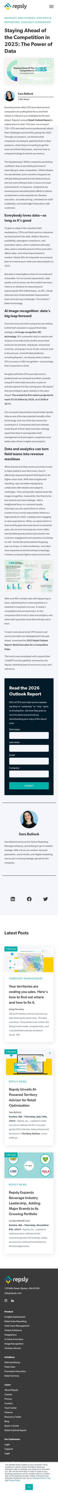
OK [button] (29, 1487)
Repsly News (18, 1081)
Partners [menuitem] (8, 1412)
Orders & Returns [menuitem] (13, 1330)
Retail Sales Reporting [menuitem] (15, 1321)
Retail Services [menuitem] (11, 1376)
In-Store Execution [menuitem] (13, 1339)
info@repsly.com (13, 1293)
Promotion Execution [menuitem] (15, 1371)
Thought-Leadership (36, 22)
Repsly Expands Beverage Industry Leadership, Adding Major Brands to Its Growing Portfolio (24, 1203)
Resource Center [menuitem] (12, 1417)
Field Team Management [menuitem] (16, 1326)
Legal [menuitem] (7, 1453)
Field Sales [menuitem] (9, 1367)
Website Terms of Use (42, 1478)
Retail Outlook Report (39, 120)
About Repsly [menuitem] (11, 1390)
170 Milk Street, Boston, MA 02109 (21, 1288)
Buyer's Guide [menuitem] (11, 1426)
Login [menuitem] (7, 1444)
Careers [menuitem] (8, 1394)
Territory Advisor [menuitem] (12, 1348)
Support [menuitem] (8, 1449)
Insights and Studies (20, 18)
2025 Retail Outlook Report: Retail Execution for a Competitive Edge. (26, 645)
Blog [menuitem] (6, 1421)
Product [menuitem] (8, 1312)
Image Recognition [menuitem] (13, 1344)
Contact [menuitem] (8, 1403)
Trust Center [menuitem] (10, 1408)
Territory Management (26, 979)
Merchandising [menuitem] (12, 1362)
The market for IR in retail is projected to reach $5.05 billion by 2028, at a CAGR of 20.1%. (28, 399)
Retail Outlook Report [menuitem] (15, 1430)
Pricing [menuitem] (8, 1399)
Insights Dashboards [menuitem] (14, 1317)
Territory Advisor (31, 1133)
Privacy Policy (14, 1480)
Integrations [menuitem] (10, 1335)
